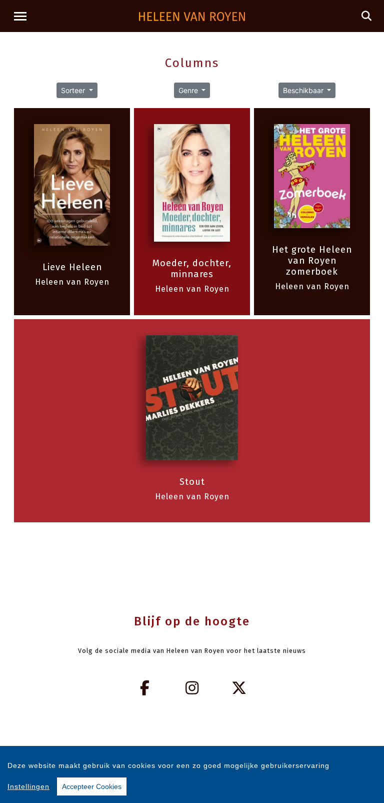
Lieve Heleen (72, 267)
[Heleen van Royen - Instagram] (192, 688)
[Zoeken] (367, 16)
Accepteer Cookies (92, 786)
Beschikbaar (304, 90)
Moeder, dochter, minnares (192, 269)
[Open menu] (20, 16)
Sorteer (74, 90)
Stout (192, 481)
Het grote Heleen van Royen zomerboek (312, 260)
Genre (189, 90)
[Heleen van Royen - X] (239, 688)
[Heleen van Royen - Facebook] (145, 688)
